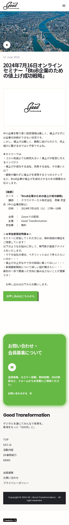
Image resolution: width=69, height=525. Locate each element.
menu (64, 6)
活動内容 (8, 450)
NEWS (6, 460)
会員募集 (8, 472)
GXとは (7, 445)
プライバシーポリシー (16, 483)
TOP (6, 439)
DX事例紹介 (10, 455)
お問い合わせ (11, 478)
